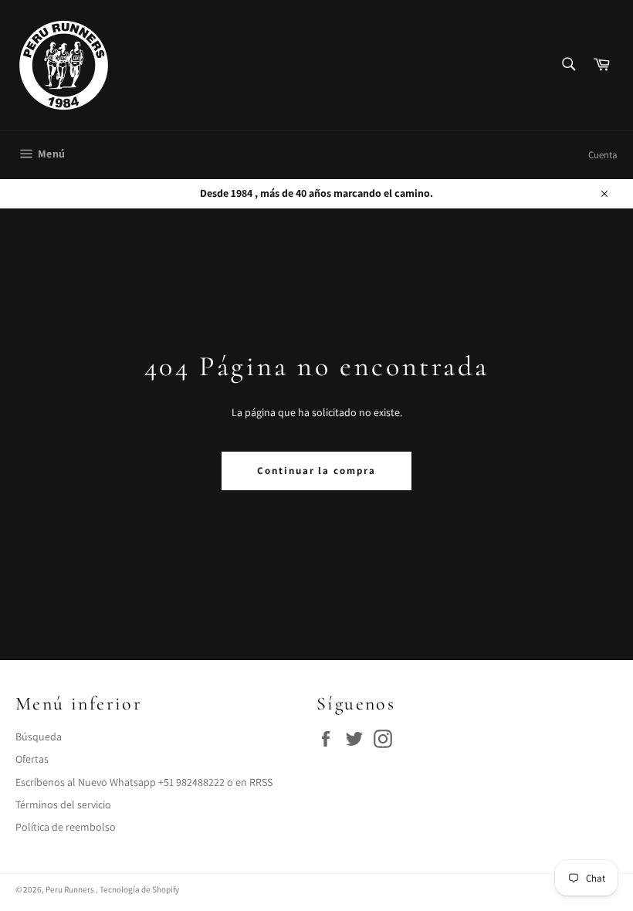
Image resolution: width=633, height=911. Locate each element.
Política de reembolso (65, 827)
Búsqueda (38, 736)
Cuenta (603, 154)
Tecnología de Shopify (139, 889)
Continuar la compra (316, 470)
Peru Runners (71, 889)
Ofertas (32, 759)
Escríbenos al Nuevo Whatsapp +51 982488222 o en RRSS (143, 782)
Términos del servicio (63, 804)
